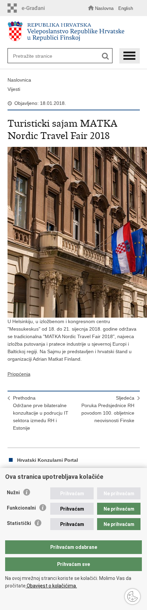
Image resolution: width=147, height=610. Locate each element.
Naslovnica (19, 80)
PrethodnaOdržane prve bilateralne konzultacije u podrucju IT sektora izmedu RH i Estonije (40, 413)
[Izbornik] (129, 56)
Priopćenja (19, 374)
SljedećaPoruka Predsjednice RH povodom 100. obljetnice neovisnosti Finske (107, 409)
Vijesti (14, 89)
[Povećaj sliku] (74, 232)
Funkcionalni (21, 508)
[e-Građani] (28, 8)
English (125, 8)
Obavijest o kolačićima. (51, 585)
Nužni (13, 492)
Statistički (19, 523)
